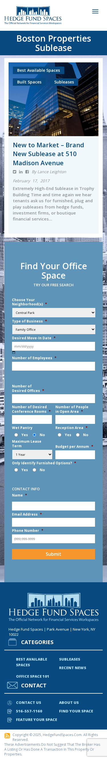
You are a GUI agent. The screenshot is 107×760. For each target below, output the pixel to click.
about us (69, 702)
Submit (53, 554)
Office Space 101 (32, 676)
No (42, 434)
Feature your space (36, 719)
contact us (28, 702)
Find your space (76, 711)
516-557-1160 (29, 711)
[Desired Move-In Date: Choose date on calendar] (14, 352)
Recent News (72, 667)
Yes (24, 434)
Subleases (69, 659)
